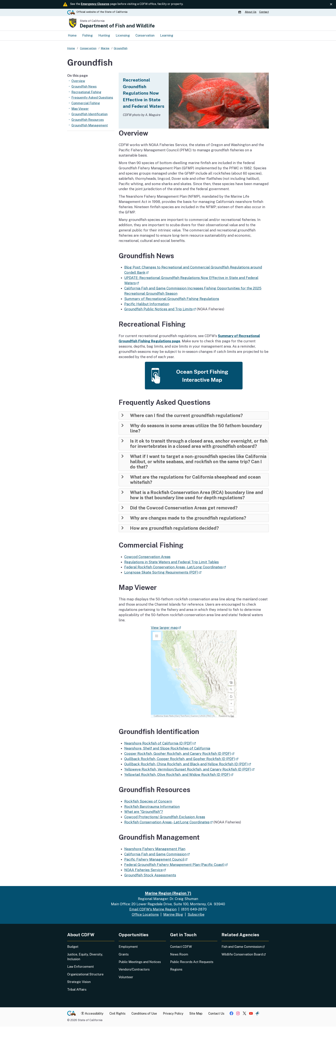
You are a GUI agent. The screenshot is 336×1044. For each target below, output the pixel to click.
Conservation (145, 35)
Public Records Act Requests (191, 962)
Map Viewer (80, 109)
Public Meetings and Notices (140, 962)
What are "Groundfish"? (143, 812)
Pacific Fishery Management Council (155, 859)
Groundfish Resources (87, 120)
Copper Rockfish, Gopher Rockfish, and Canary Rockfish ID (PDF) (179, 754)
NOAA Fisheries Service (145, 870)
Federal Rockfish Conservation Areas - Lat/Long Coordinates (175, 567)
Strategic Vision (79, 982)
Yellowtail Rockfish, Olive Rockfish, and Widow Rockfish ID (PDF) (178, 775)
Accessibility (93, 1013)
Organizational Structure (85, 974)
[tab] (194, 415)
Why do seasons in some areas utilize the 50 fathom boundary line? (196, 428)
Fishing (87, 35)
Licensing (123, 35)
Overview (78, 81)
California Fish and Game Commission (157, 854)
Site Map (195, 1013)
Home (72, 35)
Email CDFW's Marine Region (153, 909)
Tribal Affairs (76, 989)
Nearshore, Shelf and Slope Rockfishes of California (167, 748)
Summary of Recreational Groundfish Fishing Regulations (171, 299)
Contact (264, 11)
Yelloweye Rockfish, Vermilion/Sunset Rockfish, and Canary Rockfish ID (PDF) (189, 769)
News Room (179, 954)
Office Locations (145, 914)
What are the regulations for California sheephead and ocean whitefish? (195, 479)
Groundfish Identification (89, 114)
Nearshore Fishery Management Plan (154, 849)
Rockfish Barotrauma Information (152, 807)
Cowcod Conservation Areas (147, 557)
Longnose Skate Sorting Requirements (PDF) (162, 572)
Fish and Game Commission (245, 946)
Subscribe (196, 914)
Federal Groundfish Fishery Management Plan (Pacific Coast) (176, 865)
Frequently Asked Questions (92, 97)
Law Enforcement (80, 966)
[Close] (331, 4)
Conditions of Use (144, 1013)
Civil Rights (117, 1013)
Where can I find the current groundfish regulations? (186, 415)
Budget (72, 946)
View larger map (166, 628)
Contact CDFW (181, 946)
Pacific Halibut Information (146, 304)
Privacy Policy (173, 1013)
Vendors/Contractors (134, 969)
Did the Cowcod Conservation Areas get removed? (183, 507)
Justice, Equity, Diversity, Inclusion (85, 957)
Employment (128, 946)
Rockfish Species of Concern (148, 801)
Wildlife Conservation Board (245, 954)
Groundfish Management (89, 125)
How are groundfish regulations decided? (174, 528)
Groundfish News (84, 86)
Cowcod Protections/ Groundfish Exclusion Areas (164, 817)
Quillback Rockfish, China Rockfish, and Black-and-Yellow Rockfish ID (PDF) (187, 764)
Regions (176, 969)
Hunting (104, 35)
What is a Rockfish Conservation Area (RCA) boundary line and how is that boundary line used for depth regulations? (196, 495)
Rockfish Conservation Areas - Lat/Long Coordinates (168, 822)
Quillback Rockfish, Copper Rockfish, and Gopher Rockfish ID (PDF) (181, 759)
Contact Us (216, 1013)
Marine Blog (173, 914)
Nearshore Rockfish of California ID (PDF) (160, 743)
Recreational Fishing (86, 92)
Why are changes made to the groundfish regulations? (188, 518)
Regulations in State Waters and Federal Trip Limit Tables (171, 562)
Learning (166, 35)
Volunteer (126, 977)
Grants (124, 954)
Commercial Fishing (85, 103)
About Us (250, 11)
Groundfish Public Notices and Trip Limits (160, 309)
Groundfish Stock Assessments (150, 875)
